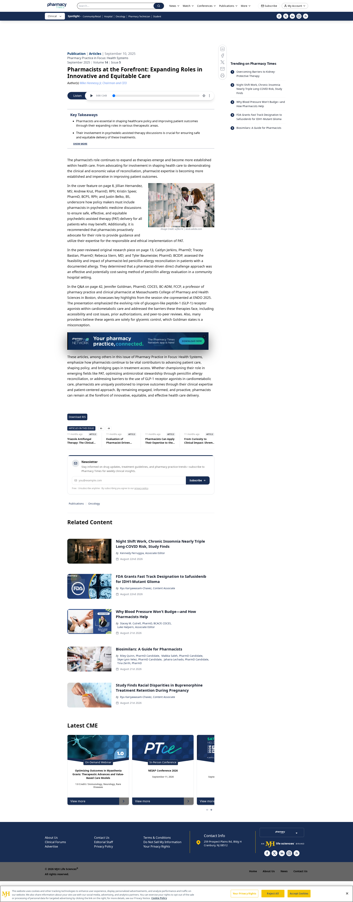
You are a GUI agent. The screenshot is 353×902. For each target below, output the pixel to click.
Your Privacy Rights (156, 846)
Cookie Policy (159, 898)
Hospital (108, 16)
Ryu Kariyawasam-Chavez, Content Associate (147, 588)
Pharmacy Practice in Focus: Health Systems (97, 58)
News (284, 871)
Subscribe (196, 480)
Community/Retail (92, 16)
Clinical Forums (55, 842)
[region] (176, 894)
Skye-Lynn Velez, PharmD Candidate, (139, 659)
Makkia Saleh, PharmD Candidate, (182, 655)
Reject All (273, 893)
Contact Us (101, 838)
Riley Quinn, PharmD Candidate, (140, 655)
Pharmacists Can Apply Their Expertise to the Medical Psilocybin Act (121, 441)
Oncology (120, 16)
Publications (76, 503)
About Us (51, 838)
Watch (186, 6)
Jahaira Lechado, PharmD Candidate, (186, 659)
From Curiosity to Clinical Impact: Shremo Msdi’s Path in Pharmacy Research (160, 441)
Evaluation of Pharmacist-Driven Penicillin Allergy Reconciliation (79, 441)
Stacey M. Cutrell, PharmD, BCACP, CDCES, (146, 623)
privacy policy (141, 488)
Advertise (51, 846)
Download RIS (77, 417)
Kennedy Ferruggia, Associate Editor (142, 553)
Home (253, 871)
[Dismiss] (204, 336)
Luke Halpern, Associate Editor (136, 627)
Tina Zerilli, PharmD (129, 663)
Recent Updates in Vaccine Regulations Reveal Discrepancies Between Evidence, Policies (197, 441)
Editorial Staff (103, 842)
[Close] (347, 893)
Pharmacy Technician (139, 16)
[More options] (209, 96)
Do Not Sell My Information (162, 842)
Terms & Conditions (157, 838)
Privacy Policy (103, 846)
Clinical (52, 16)
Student (157, 16)
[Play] (91, 95)
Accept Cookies (299, 893)
